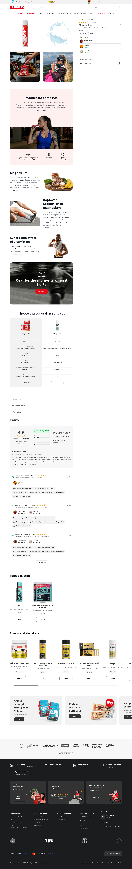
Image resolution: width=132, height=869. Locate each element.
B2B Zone (37, 822)
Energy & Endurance (64, 13)
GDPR (13, 819)
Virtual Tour (82, 826)
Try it (19, 719)
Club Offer (19, 13)
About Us (82, 820)
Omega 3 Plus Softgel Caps (89, 664)
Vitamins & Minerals (87, 19)
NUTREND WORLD (85, 817)
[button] (121, 685)
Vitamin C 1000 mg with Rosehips (42, 664)
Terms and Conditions (18, 817)
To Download (61, 819)
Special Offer (100, 13)
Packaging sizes (85, 63)
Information (16, 412)
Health (91, 13)
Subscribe (95, 797)
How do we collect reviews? (21, 442)
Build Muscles (49, 13)
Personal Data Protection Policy (112, 863)
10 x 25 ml (83, 33)
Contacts (82, 823)
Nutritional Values (86, 59)
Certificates (37, 825)
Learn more (42, 291)
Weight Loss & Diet (79, 13)
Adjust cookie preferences (82, 863)
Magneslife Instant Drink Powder (42, 606)
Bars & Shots (112, 13)
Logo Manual (61, 817)
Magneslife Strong (19, 606)
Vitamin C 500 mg (66, 664)
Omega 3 (112, 664)
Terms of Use (96, 863)
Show (19, 619)
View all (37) (42, 562)
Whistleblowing (84, 828)
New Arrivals (30, 13)
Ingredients (16, 399)
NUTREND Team (16, 822)
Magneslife (26, 334)
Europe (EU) (114, 853)
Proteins (39, 13)
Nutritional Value (18, 405)
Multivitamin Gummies (19, 663)
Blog (12, 825)
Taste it (74, 716)
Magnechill (57, 334)
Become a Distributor (41, 819)
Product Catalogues (40, 817)
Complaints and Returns (19, 828)
